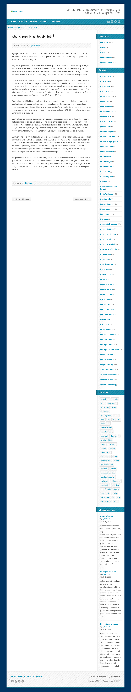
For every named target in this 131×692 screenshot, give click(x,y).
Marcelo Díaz (105, 304)
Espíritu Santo (106, 428)
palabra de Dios (107, 464)
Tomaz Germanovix (108, 374)
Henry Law (104, 259)
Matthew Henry (107, 314)
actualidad (105, 399)
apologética (112, 403)
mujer (114, 456)
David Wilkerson (107, 194)
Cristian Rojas (106, 161)
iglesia (103, 448)
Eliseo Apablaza (106, 209)
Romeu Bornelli (106, 354)
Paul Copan (105, 319)
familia (113, 436)
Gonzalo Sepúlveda (108, 249)
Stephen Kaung (106, 364)
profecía (113, 469)
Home (10, 27)
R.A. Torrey (105, 324)
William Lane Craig (108, 384)
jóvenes (112, 448)
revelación (105, 485)
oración (116, 460)
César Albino (105, 126)
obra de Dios (106, 460)
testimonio (105, 493)
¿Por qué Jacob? (107, 516)
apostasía (105, 407)
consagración (106, 415)
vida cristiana (106, 501)
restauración (116, 481)
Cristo (116, 415)
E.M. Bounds (105, 199)
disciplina (116, 419)
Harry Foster (105, 254)
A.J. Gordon (105, 81)
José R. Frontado (107, 284)
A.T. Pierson (105, 86)
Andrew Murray (106, 111)
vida (118, 497)
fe (119, 436)
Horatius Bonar (106, 264)
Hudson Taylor (106, 274)
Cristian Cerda (106, 156)
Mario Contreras (107, 309)
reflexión (104, 481)
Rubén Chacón (106, 359)
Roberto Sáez (106, 339)
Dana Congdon (106, 176)
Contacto (55, 21)
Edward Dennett (107, 204)
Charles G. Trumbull (108, 136)
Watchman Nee (106, 379)
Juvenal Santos (106, 289)
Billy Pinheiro (105, 116)
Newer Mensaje (21, 199)
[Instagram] (112, 21)
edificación (105, 424)
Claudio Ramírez (107, 151)
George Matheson (108, 234)
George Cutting (107, 229)
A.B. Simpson (105, 76)
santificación (106, 489)
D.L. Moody (105, 171)
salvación (115, 485)
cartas (113, 407)
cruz (103, 419)
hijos (110, 440)
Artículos (104, 42)
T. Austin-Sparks (107, 369)
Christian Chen (106, 146)
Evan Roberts (105, 214)
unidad (114, 493)
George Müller (106, 239)
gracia (103, 440)
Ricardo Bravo (106, 329)
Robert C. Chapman (108, 334)
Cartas (103, 47)
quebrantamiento (108, 477)
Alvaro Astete (106, 106)
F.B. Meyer (104, 219)
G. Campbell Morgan (108, 224)
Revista (23, 21)
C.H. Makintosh (106, 121)
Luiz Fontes (105, 299)
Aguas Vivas (35, 45)
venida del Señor (107, 497)
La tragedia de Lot (108, 571)
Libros (103, 52)
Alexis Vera (104, 101)
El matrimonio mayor (109, 624)
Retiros (43, 21)
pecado (104, 469)
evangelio (105, 436)
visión (116, 501)
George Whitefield (108, 244)
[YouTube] (108, 21)
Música (33, 21)
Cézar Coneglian (107, 131)
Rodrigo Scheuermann (109, 349)
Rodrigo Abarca (106, 344)
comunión (105, 411)
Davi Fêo (103, 181)
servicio (116, 489)
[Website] (115, 21)
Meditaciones (19, 27)
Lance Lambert (106, 294)
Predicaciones (106, 62)
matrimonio (105, 456)
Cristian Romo (106, 166)
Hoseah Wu (105, 269)
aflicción (115, 399)
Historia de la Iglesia (108, 444)
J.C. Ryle (103, 279)
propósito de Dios (108, 473)
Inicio (13, 21)
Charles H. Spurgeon (109, 141)
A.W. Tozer (104, 91)
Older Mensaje (82, 199)
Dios (109, 419)
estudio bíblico (106, 432)
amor (103, 403)
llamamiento (106, 452)
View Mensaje (32, 27)
